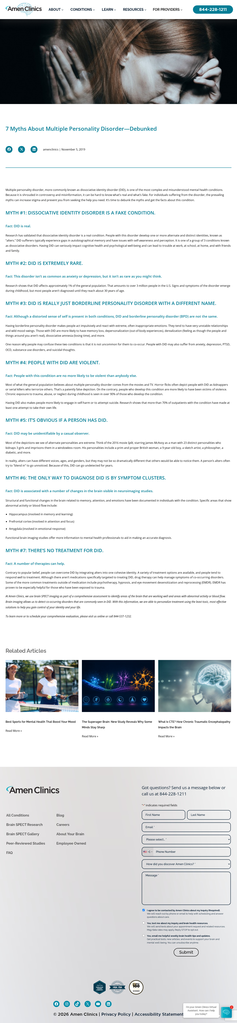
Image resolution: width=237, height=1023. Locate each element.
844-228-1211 (173, 794)
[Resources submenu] (145, 9)
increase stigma (30, 200)
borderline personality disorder (36, 326)
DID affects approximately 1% (52, 286)
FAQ (9, 853)
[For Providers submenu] (181, 9)
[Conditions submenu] (94, 9)
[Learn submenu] (115, 9)
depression (213, 344)
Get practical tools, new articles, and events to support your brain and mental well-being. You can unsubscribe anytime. (183, 939)
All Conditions (17, 815)
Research (12, 235)
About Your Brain (70, 834)
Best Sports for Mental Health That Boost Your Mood (41, 721)
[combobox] (147, 851)
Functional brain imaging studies (27, 538)
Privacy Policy (116, 1014)
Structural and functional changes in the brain (36, 500)
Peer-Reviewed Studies (25, 843)
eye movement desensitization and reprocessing (169, 582)
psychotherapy (107, 582)
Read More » (14, 731)
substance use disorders (29, 350)
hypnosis (124, 582)
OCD (8, 350)
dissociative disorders (23, 246)
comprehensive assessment (90, 596)
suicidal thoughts (63, 350)
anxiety (200, 344)
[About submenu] (62, 9)
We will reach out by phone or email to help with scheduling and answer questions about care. (185, 913)
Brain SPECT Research (24, 824)
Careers (62, 824)
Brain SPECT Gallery (22, 834)
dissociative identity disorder (99, 190)
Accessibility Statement (159, 1014)
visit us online (96, 616)
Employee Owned (71, 843)
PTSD (226, 344)
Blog (60, 815)
